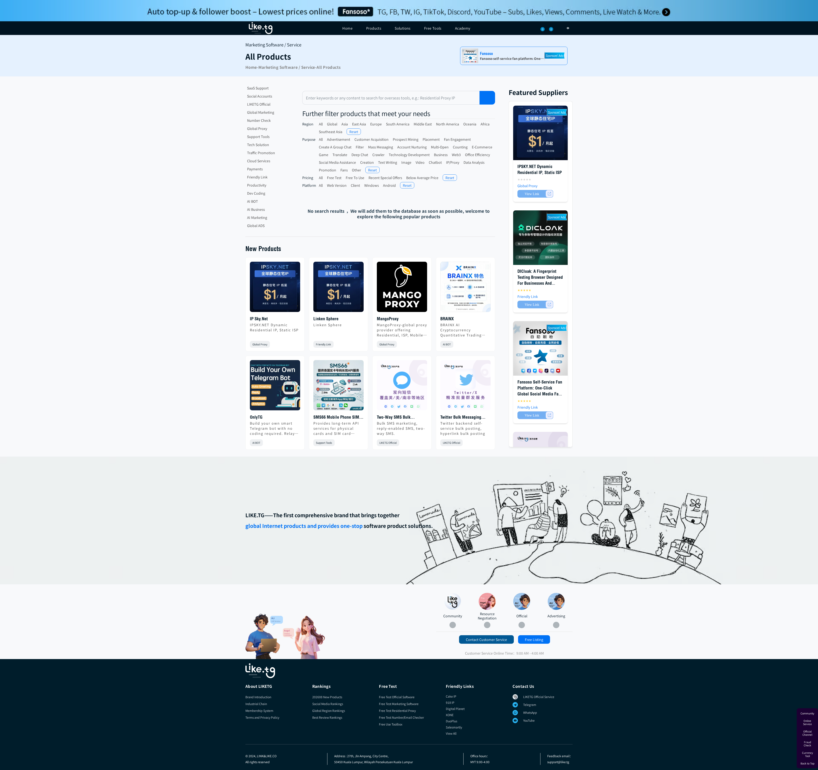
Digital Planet (455, 709)
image (406, 162)
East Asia (359, 123)
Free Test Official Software (397, 697)
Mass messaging (380, 146)
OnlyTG (256, 417)
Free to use (355, 177)
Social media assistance (337, 162)
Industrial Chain (256, 704)
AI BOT (252, 201)
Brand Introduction (258, 697)
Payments (255, 168)
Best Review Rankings (327, 717)
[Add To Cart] (535, 194)
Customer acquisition (371, 139)
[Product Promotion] (304, 637)
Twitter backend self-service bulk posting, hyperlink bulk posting (462, 428)
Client (355, 185)
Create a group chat (335, 146)
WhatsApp (530, 712)
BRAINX (447, 318)
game (323, 154)
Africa (485, 123)
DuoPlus (451, 721)
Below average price (422, 177)
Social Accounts (259, 96)
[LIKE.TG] (260, 28)
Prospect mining (405, 139)
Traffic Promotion (261, 152)
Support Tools (258, 136)
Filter (360, 146)
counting (460, 146)
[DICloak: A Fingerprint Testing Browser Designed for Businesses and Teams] (540, 237)
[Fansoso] (409, 10)
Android (389, 185)
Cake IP (451, 696)
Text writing (387, 162)
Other (356, 169)
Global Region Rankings (328, 710)
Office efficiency (477, 154)
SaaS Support (258, 88)
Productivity (256, 185)
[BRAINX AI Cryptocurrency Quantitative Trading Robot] (465, 288)
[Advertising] (556, 601)
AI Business (256, 209)
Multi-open (440, 146)
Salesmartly (454, 727)
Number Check (259, 120)
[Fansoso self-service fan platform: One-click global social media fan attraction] (540, 348)
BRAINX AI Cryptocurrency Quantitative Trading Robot (461, 330)
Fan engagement (457, 139)
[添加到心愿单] (296, 344)
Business (441, 154)
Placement (431, 139)
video (420, 162)
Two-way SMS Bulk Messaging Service (393, 417)
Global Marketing (260, 112)
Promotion (327, 169)
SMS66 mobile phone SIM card (336, 417)
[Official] (521, 601)
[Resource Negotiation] (487, 601)
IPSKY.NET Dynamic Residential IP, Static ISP (274, 327)
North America (447, 123)
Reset (353, 131)
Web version (337, 185)
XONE (450, 715)
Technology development (409, 154)
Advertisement (338, 139)
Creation (367, 162)
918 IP (450, 702)
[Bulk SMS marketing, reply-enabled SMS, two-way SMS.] (402, 387)
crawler (378, 154)
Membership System (259, 710)
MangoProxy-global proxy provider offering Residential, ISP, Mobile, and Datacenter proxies (402, 330)
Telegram (529, 704)
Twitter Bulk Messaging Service (460, 417)
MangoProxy (388, 318)
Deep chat (359, 154)
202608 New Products (327, 697)
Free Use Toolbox (390, 724)
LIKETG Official (258, 104)
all (321, 123)
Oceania (469, 123)
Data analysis (474, 162)
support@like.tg (558, 762)
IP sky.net (259, 318)
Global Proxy (257, 128)
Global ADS (256, 225)
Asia (344, 123)
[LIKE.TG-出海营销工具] (409, 670)
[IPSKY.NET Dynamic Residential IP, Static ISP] (275, 288)
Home (347, 28)
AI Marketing (257, 217)
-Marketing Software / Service (286, 67)
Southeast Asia (330, 131)
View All (451, 733)
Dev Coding (256, 193)
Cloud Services (258, 160)
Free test (334, 177)
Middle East (423, 123)
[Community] (264, 636)
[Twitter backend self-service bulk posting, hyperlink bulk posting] (465, 387)
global (332, 123)
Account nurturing (412, 146)
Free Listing (534, 639)
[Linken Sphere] (338, 288)
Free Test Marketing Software (399, 704)
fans (344, 169)
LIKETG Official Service (538, 697)
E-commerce (482, 146)
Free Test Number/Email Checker (401, 717)
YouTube (529, 720)
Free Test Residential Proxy (397, 710)
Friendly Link (257, 177)
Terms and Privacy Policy (262, 717)
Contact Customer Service (486, 639)
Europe (376, 123)
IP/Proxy (452, 162)
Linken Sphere (325, 318)
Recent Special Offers (385, 177)
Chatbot (435, 162)
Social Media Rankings (327, 704)
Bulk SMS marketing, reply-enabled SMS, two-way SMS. (401, 428)
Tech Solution (258, 144)
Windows (371, 185)
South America (397, 123)
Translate (340, 154)
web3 (456, 154)
